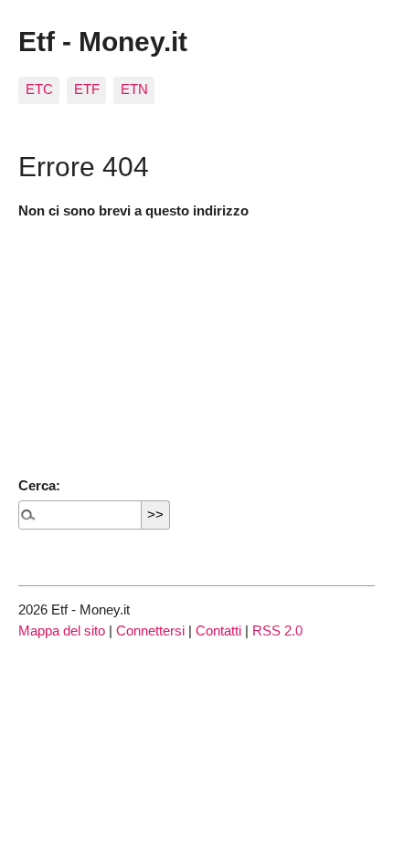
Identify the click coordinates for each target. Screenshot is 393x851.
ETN (134, 89)
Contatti (218, 630)
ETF (87, 89)
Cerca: (39, 485)
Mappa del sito (61, 630)
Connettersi (150, 630)
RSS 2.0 (277, 630)
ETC (39, 89)
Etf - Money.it (102, 41)
